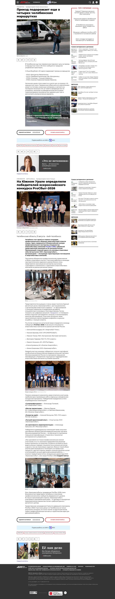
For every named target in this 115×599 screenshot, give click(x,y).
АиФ (26, 56)
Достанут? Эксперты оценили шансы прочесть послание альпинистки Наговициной (88, 200)
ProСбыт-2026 (51, 246)
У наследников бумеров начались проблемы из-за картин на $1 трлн (87, 220)
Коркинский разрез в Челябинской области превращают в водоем (85, 19)
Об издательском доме (34, 566)
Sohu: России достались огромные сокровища (87, 242)
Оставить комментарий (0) (57, 132)
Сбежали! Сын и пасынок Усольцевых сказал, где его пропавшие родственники (88, 56)
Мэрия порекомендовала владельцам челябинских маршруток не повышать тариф (47, 116)
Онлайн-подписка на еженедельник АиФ (54, 566)
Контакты (80, 566)
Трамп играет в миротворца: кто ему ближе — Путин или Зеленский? (87, 98)
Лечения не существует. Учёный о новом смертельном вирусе (87, 188)
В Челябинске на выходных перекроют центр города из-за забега (84, 26)
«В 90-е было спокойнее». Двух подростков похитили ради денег (87, 204)
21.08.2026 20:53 (21, 179)
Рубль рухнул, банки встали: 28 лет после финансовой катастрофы (87, 237)
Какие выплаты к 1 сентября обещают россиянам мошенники (88, 104)
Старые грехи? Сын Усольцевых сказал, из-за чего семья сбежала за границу (88, 73)
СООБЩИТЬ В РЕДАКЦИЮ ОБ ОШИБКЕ (72, 569)
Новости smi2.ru (22, 174)
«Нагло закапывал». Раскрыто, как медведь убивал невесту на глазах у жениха (88, 50)
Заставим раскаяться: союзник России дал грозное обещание (86, 109)
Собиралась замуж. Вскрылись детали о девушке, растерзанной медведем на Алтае (87, 183)
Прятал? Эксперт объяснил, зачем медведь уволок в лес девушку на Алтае (87, 194)
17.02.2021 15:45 (20, 7)
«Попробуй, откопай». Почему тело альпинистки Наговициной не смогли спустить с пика (88, 67)
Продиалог (54, 313)
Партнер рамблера (43, 592)
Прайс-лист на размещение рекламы (38, 568)
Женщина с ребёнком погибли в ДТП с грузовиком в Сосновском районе (84, 33)
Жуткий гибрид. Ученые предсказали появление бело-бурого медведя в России (88, 211)
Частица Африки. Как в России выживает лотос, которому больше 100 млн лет (88, 62)
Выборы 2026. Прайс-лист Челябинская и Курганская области (44, 569)
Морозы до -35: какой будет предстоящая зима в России (85, 231)
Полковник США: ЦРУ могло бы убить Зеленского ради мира (86, 225)
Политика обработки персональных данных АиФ (63, 568)
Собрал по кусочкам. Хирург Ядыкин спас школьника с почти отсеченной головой (88, 78)
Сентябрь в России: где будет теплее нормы (88, 93)
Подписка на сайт (71, 566)
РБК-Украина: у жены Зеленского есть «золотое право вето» (87, 87)
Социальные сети (90, 566)
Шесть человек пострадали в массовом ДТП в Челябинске (85, 39)
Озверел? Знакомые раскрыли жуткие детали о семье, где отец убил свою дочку (85, 13)
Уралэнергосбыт (33, 227)
